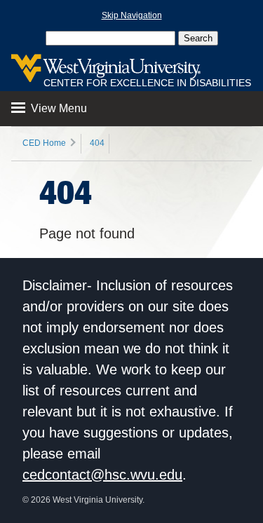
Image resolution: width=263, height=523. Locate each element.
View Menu (57, 108)
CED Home (44, 143)
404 (97, 143)
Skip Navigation (132, 15)
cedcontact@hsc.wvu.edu (102, 474)
